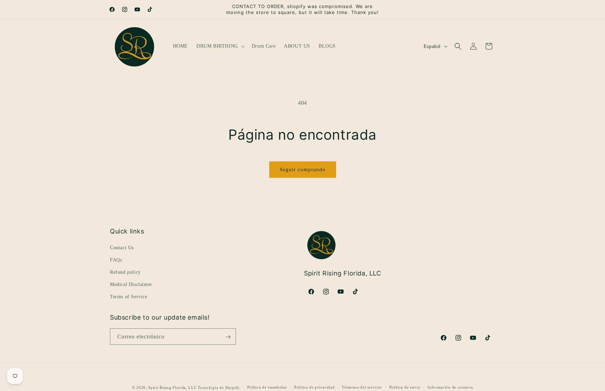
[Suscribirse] (228, 337)
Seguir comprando (303, 169)
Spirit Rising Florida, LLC (172, 387)
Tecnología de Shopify (219, 387)
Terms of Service (128, 296)
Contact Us (122, 247)
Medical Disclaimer (131, 284)
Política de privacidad (314, 387)
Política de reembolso (267, 387)
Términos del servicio (362, 387)
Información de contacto (450, 387)
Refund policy (125, 272)
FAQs (116, 259)
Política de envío (404, 387)
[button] (220, 46)
